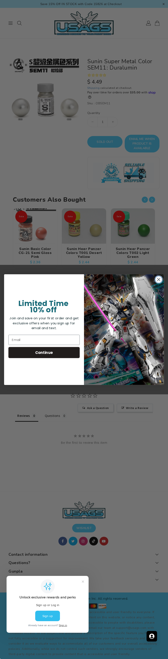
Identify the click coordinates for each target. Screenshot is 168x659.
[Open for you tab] (152, 636)
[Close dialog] (158, 279)
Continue (44, 352)
